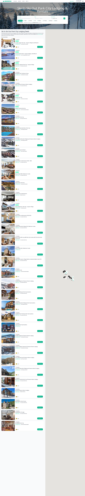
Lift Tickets (45, 20)
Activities (30, 20)
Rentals (56, 20)
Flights (26, 20)
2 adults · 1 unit (55, 18)
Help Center (72, 1)
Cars (35, 20)
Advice (23, 1)
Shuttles (39, 20)
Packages (15, 1)
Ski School (50, 20)
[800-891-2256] (75, 1)
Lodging (21, 20)
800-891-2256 (39, 34)
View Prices (40, 57)
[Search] (64, 18)
